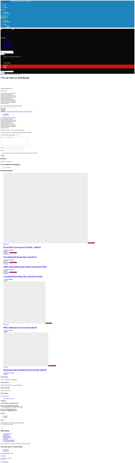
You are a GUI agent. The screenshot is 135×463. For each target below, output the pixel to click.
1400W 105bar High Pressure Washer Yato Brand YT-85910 (25, 267)
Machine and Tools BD (6, 31)
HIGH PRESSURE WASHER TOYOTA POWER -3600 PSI (25, 370)
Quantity (20, 105)
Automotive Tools (7, 40)
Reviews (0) (6, 115)
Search (2, 54)
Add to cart (3, 108)
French (7, 25)
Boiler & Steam (6, 42)
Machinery (5, 45)
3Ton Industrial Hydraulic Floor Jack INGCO (20, 257)
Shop (4, 66)
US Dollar (5, 12)
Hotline (5, 56)
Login (4, 4)
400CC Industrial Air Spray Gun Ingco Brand (19, 327)
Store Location (4, 17)
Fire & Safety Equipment (8, 46)
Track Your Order (4, 15)
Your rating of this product (6, 135)
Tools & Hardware (28, 111)
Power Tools (6, 41)
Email (2, 150)
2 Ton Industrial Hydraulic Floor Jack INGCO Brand (22, 276)
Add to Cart (3, 455)
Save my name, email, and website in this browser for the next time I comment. (19, 153)
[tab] (68, 114)
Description (6, 114)
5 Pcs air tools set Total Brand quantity (9, 105)
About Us (5, 65)
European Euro (6, 13)
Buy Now (3, 110)
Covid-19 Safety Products (9, 47)
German (8, 27)
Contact (5, 67)
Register (5, 7)
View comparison (4, 461)
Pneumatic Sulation (7, 43)
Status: (2, 91)
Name (2, 147)
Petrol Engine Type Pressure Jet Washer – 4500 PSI (22, 247)
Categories (3, 37)
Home (2, 74)
